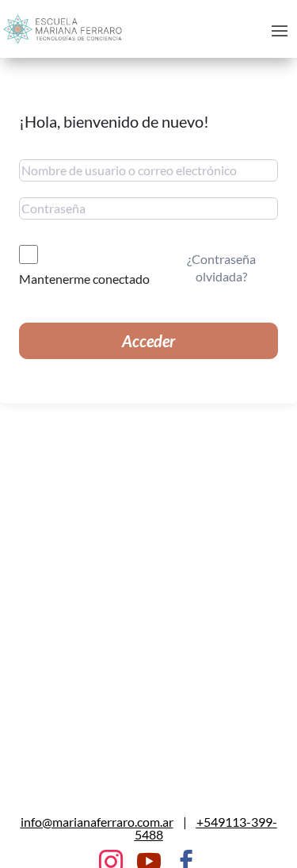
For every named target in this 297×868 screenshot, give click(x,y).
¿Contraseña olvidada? (221, 267)
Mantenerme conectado (84, 278)
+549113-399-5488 (206, 828)
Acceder (148, 340)
